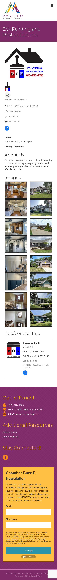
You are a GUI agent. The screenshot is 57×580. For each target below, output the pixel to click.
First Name (11, 519)
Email (8, 506)
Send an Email (30, 360)
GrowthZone (36, 576)
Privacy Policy (10, 432)
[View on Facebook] (7, 129)
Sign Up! (28, 550)
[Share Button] (8, 95)
